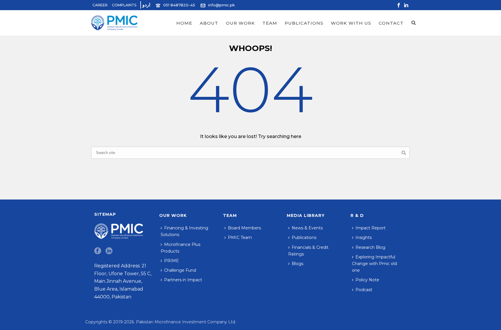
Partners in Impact (183, 279)
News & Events (307, 228)
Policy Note (367, 279)
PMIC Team (240, 237)
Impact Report (370, 228)
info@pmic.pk (221, 5)
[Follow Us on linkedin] (109, 251)
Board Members (244, 228)
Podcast (363, 289)
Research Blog (370, 247)
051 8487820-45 (179, 5)
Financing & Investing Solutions (184, 231)
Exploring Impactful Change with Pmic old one (374, 263)
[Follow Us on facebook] (97, 251)
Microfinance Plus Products (180, 248)
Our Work (240, 23)
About (209, 23)
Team (269, 23)
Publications (304, 23)
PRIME (171, 260)
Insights (363, 237)
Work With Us (351, 23)
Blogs (297, 263)
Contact (391, 23)
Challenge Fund (180, 270)
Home (184, 23)
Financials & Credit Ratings (308, 251)
